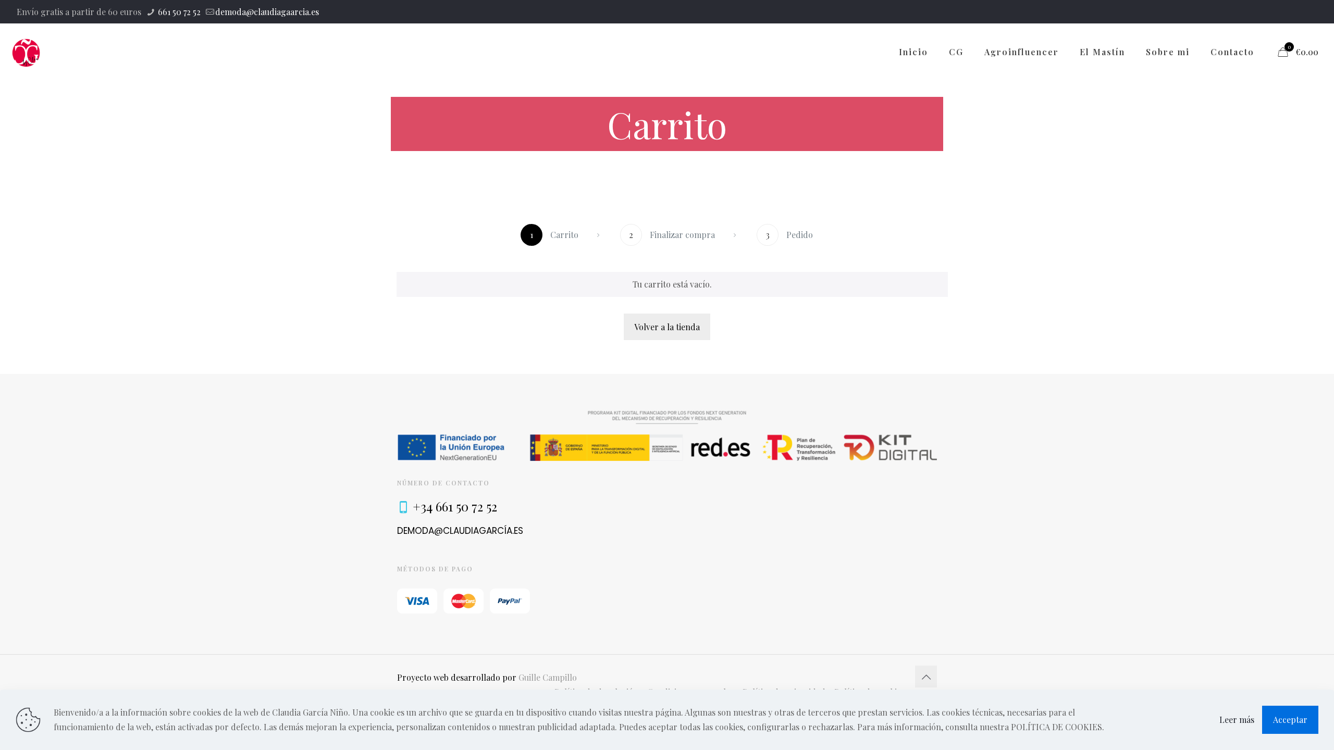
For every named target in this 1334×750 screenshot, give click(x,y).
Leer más (1236, 719)
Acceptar (1290, 719)
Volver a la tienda (667, 326)
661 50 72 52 (178, 11)
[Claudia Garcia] (26, 52)
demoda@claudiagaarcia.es (267, 11)
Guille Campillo (547, 677)
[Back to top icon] (926, 677)
